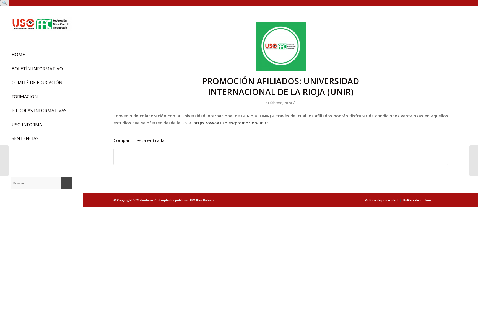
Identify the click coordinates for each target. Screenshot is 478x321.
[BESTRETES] (4, 160)
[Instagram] (41, 158)
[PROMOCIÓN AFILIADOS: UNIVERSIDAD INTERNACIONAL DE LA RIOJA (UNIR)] (281, 46)
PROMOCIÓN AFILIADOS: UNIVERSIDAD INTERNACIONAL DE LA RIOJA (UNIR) (280, 86)
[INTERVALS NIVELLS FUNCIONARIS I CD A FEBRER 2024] (473, 160)
